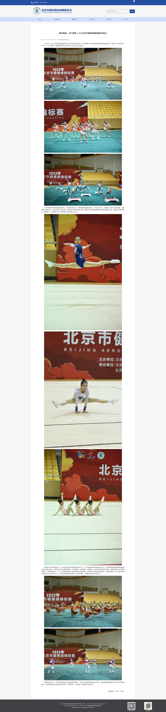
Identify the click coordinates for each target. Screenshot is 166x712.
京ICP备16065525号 (76, 707)
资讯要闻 (57, 19)
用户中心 (126, 19)
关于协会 (109, 19)
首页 (40, 19)
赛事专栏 (74, 19)
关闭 (122, 691)
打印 (117, 691)
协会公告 (91, 19)
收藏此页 (111, 691)
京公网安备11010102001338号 (87, 707)
